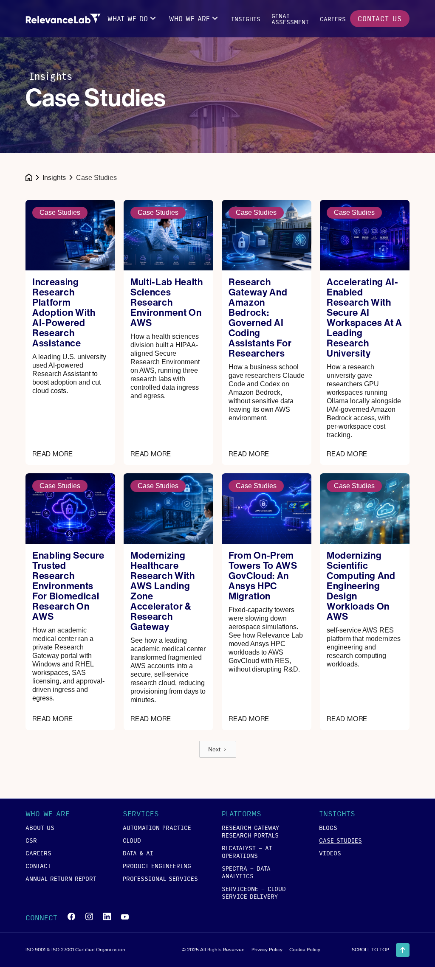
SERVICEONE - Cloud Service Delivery (254, 892)
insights (245, 19)
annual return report (60, 878)
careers (333, 19)
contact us (380, 18)
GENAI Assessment (290, 19)
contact (38, 865)
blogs (328, 827)
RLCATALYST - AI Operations (247, 851)
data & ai (138, 853)
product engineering (157, 865)
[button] (132, 18)
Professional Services (160, 878)
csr (31, 840)
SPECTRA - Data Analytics (246, 872)
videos (330, 853)
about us (39, 827)
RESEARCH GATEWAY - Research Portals (254, 831)
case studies (340, 840)
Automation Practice (157, 827)
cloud (132, 840)
